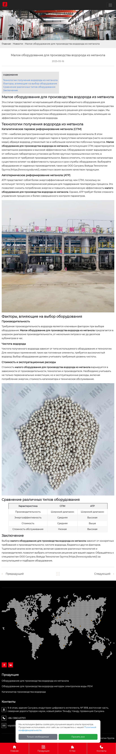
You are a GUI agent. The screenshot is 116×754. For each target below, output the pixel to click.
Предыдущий (15, 574)
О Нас (72, 751)
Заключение (10, 90)
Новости (18, 43)
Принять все (78, 737)
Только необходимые (38, 737)
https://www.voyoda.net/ (25, 169)
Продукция (43, 751)
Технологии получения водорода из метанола (30, 80)
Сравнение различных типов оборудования (29, 87)
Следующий (102, 574)
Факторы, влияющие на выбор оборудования (30, 83)
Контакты (101, 751)
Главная (6, 43)
